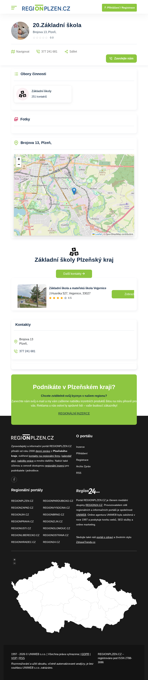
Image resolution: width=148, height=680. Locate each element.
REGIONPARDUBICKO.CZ (58, 500)
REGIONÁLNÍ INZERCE (74, 413)
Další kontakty (72, 273)
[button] (74, 191)
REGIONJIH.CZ (20, 514)
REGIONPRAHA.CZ (22, 521)
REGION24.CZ (51, 542)
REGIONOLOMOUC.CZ (56, 528)
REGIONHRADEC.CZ (23, 542)
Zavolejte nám (123, 58)
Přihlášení (82, 453)
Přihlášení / (113, 7)
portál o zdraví (105, 537)
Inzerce (80, 446)
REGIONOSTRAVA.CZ (56, 535)
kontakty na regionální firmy (44, 455)
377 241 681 (27, 351)
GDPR (85, 654)
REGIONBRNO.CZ (53, 514)
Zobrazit (130, 294)
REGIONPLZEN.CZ (22, 500)
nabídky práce (25, 460)
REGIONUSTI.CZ (21, 528)
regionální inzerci (54, 465)
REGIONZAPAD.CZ (22, 507)
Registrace (128, 7)
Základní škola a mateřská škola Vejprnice (77, 288)
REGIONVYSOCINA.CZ (56, 507)
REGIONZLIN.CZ (53, 521)
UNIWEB (81, 514)
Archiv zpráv (83, 466)
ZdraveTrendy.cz (85, 542)
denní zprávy (43, 451)
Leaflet (98, 234)
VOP (14, 658)
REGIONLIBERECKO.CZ (25, 535)
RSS (78, 472)
